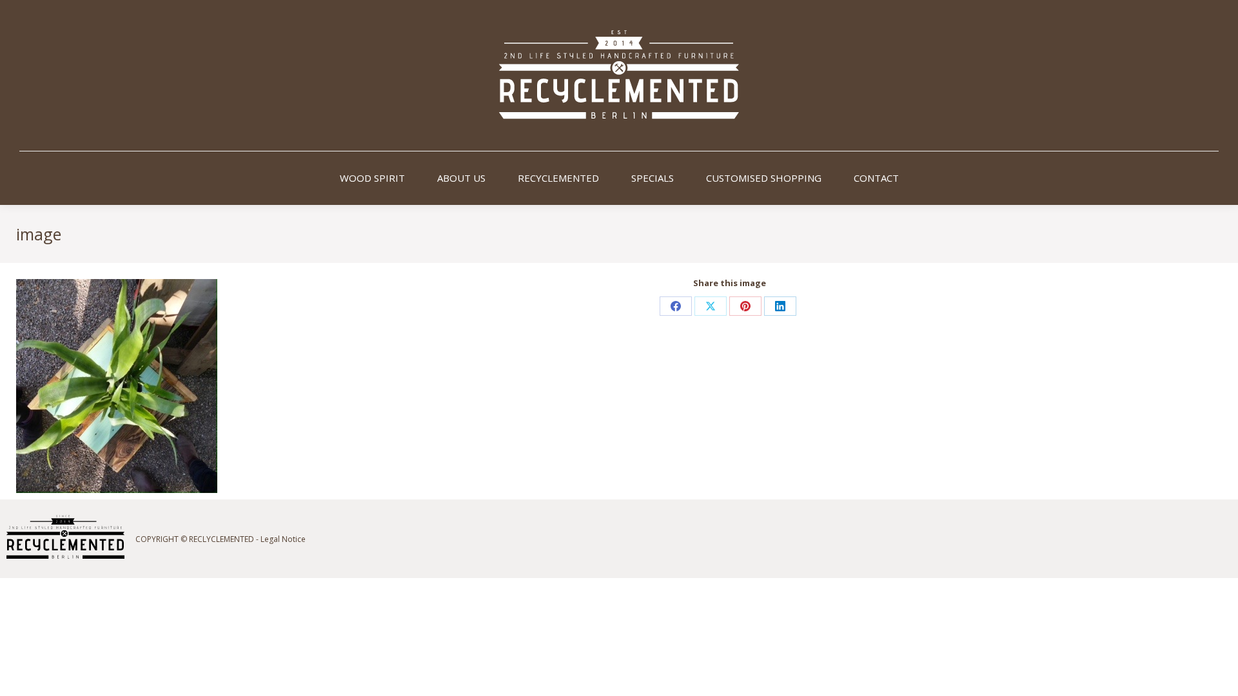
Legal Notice (283, 539)
